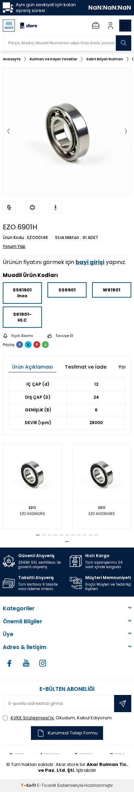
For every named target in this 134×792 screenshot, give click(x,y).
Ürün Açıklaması (32, 366)
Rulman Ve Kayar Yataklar (53, 59)
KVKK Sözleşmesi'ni (32, 718)
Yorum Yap (14, 246)
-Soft (29, 785)
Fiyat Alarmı (22, 335)
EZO (32, 507)
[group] (67, 131)
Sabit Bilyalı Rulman (104, 59)
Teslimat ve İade (86, 366)
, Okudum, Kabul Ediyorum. (62, 718)
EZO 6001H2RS (32, 514)
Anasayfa (12, 59)
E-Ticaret (46, 785)
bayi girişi (90, 262)
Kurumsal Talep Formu (73, 733)
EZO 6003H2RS (102, 514)
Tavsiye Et (64, 335)
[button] (8, 131)
